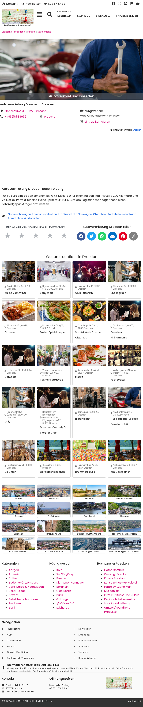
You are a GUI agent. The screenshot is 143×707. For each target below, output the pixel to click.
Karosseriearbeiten (44, 214)
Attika (13, 578)
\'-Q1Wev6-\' (65, 603)
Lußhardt (62, 608)
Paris (59, 595)
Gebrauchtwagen (19, 214)
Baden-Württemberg (23, 583)
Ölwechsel (99, 214)
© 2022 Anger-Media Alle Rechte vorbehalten (27, 701)
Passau (61, 578)
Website (49, 117)
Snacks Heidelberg (117, 603)
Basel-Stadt (17, 591)
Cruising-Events (115, 574)
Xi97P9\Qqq (64, 574)
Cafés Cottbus (114, 570)
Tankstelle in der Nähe (122, 214)
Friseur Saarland (115, 578)
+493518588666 (15, 117)
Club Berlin (63, 591)
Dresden (137, 129)
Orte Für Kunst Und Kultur (121, 595)
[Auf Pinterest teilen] (123, 236)
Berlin (12, 608)
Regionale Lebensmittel (120, 599)
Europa (31, 31)
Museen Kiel (112, 591)
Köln (59, 570)
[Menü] (40, 14)
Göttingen (63, 599)
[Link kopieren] (133, 236)
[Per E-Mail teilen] (112, 236)
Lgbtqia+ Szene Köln (117, 587)
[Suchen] (51, 14)
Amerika (14, 574)
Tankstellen (15, 218)
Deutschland (44, 31)
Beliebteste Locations (23, 599)
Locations (19, 31)
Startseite (7, 31)
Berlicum (15, 603)
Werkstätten (32, 218)
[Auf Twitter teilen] (91, 236)
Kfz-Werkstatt (67, 214)
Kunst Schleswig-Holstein (121, 583)
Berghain (62, 587)
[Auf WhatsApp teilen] (102, 236)
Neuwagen (85, 214)
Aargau (14, 570)
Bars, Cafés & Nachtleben (26, 587)
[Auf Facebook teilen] (81, 236)
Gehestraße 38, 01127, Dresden (25, 111)
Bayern (13, 595)
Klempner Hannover (70, 583)
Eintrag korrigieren (97, 122)
